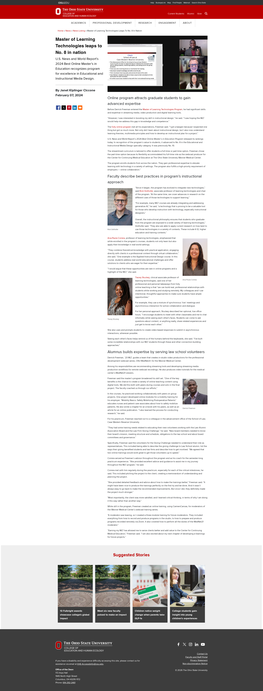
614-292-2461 (69, 682)
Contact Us (202, 653)
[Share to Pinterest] (69, 107)
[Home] (79, 12)
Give (199, 13)
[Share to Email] (80, 107)
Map (169, 3)
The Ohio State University (63, 3)
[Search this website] (206, 13)
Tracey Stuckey (142, 277)
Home (60, 30)
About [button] (187, 22)
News (68, 30)
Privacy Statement (199, 660)
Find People (177, 3)
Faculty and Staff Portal (196, 657)
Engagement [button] (167, 22)
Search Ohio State (199, 3)
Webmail (186, 3)
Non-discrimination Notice (195, 663)
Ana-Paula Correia (116, 238)
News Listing (79, 30)
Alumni (190, 13)
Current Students (176, 13)
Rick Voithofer (146, 191)
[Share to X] (64, 107)
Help (152, 3)
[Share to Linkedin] (74, 107)
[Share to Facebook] (58, 107)
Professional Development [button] (112, 22)
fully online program (121, 127)
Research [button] (145, 22)
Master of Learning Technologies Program (162, 109)
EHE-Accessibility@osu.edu (90, 664)
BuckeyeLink (161, 3)
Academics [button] (78, 22)
